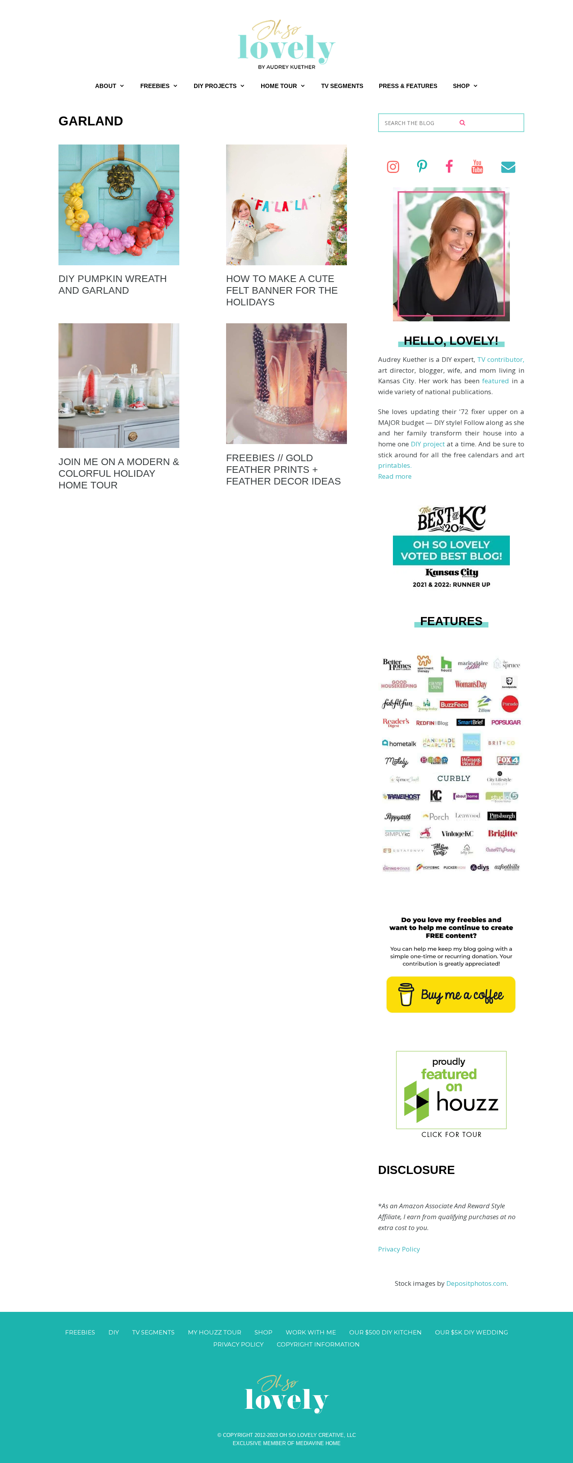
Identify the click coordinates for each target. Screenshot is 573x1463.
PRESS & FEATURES (408, 86)
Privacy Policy (399, 1248)
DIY (113, 1332)
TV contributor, (500, 359)
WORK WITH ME (311, 1332)
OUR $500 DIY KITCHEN (385, 1332)
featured (497, 380)
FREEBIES (155, 86)
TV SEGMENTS (342, 86)
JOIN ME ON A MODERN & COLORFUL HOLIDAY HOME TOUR (118, 473)
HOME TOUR (279, 86)
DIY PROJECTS (215, 86)
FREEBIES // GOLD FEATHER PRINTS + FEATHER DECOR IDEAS (283, 469)
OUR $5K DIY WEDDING (471, 1332)
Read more (395, 476)
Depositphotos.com (476, 1283)
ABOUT (105, 86)
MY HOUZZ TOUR (214, 1332)
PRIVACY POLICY (238, 1344)
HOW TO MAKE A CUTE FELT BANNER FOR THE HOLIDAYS (282, 290)
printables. (395, 465)
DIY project (429, 443)
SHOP (461, 86)
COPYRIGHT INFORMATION (318, 1344)
